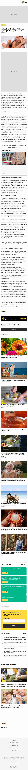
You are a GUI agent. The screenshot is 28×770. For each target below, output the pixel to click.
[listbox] (23, 633)
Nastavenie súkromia (14, 742)
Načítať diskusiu (14, 329)
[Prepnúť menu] (1, 2)
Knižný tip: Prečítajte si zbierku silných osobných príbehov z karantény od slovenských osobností (13, 685)
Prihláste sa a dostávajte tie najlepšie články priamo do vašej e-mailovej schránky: (12, 614)
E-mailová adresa (6, 618)
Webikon (19, 762)
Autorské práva (14, 745)
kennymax (12, 762)
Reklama (14, 750)
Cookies (14, 740)
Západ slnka (4, 727)
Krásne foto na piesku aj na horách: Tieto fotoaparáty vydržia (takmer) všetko (11, 706)
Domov (14, 753)
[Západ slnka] (14, 717)
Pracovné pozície (6, 564)
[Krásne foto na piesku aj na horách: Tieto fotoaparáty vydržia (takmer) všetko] (14, 696)
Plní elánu (3, 25)
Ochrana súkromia (14, 747)
